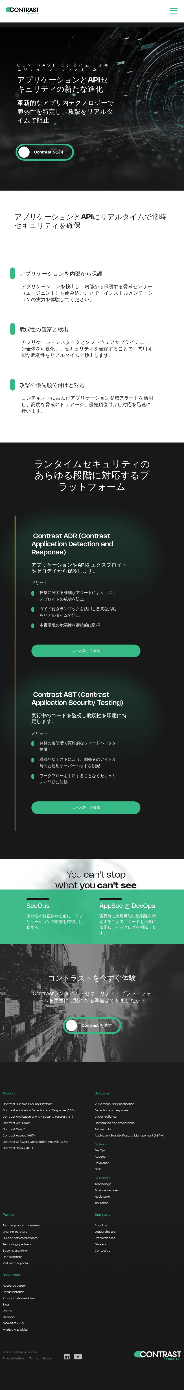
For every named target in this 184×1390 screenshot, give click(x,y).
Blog (6, 1304)
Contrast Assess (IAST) (19, 1135)
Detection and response (111, 1110)
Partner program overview (21, 1225)
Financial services (106, 1190)
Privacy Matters (14, 1358)
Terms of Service (40, 1358)
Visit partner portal (15, 1263)
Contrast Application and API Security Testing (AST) (38, 1116)
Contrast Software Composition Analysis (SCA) (35, 1142)
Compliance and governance (115, 1123)
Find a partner (12, 1257)
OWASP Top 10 (13, 1323)
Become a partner (15, 1250)
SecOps (100, 1150)
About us (101, 1225)
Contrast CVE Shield (16, 1123)
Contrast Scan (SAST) (18, 1148)
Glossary (9, 1317)
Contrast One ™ (14, 1129)
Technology (103, 1184)
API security (103, 1129)
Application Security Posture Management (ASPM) (129, 1135)
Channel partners (15, 1231)
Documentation (13, 1292)
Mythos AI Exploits (15, 1329)
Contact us (102, 1250)
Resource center (14, 1285)
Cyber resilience (106, 1116)
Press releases (105, 1238)
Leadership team (106, 1231)
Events (7, 1311)
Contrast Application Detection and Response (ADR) (38, 1110)
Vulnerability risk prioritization (114, 1104)
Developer (102, 1163)
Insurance (101, 1203)
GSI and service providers (20, 1238)
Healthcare (102, 1196)
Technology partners (17, 1244)
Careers (100, 1244)
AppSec (100, 1156)
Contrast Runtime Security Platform (27, 1104)
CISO (98, 1169)
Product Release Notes (19, 1298)
